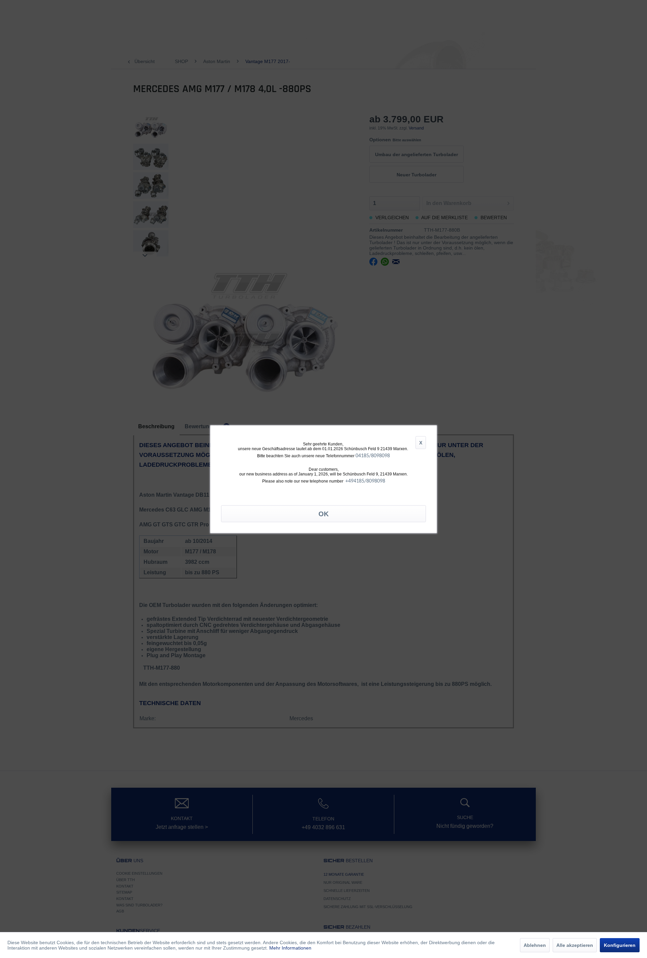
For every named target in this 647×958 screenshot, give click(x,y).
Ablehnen (535, 945)
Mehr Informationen (290, 948)
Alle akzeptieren (574, 945)
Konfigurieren (620, 945)
